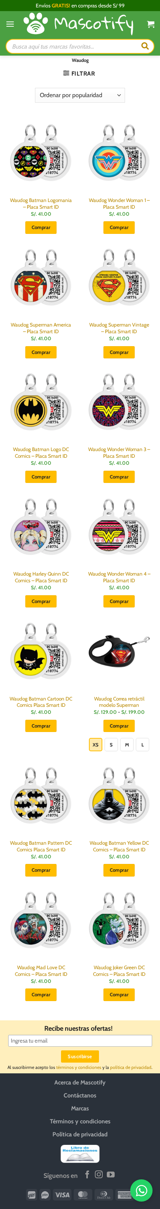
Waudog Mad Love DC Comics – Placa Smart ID (41, 970)
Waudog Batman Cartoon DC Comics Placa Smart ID (41, 702)
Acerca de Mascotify (80, 1082)
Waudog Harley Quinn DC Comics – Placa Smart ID (41, 577)
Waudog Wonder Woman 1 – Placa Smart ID (119, 203)
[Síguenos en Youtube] (111, 1175)
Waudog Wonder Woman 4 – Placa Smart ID (119, 577)
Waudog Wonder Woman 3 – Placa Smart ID (119, 452)
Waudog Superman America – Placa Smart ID (41, 328)
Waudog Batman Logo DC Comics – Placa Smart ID (41, 452)
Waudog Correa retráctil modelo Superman (119, 702)
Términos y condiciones (80, 1121)
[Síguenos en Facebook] (87, 1175)
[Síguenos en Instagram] (99, 1175)
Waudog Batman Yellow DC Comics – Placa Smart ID (119, 846)
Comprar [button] (41, 227)
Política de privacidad (80, 1134)
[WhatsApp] (141, 1190)
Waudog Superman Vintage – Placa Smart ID (119, 328)
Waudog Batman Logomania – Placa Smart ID (41, 203)
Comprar (119, 726)
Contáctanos (80, 1095)
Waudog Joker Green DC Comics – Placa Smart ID (119, 970)
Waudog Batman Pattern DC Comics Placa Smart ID (41, 846)
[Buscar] (145, 46)
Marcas (80, 1108)
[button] (10, 24)
